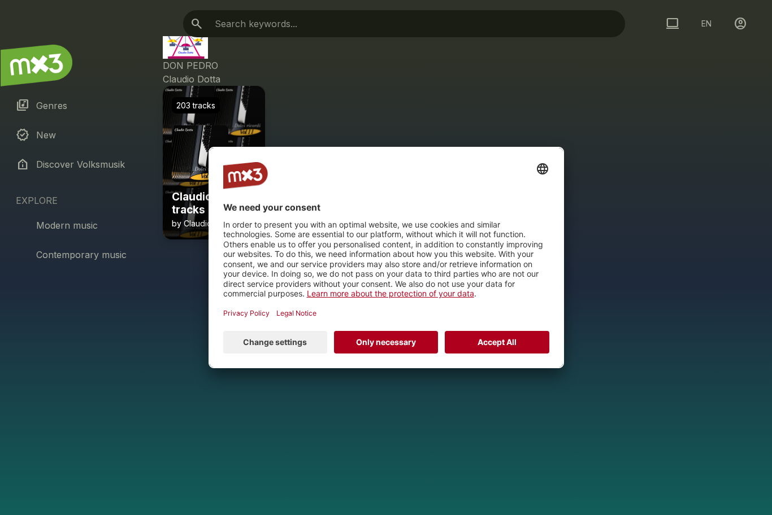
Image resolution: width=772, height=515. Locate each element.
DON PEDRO (190, 65)
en (706, 23)
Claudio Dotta (191, 79)
